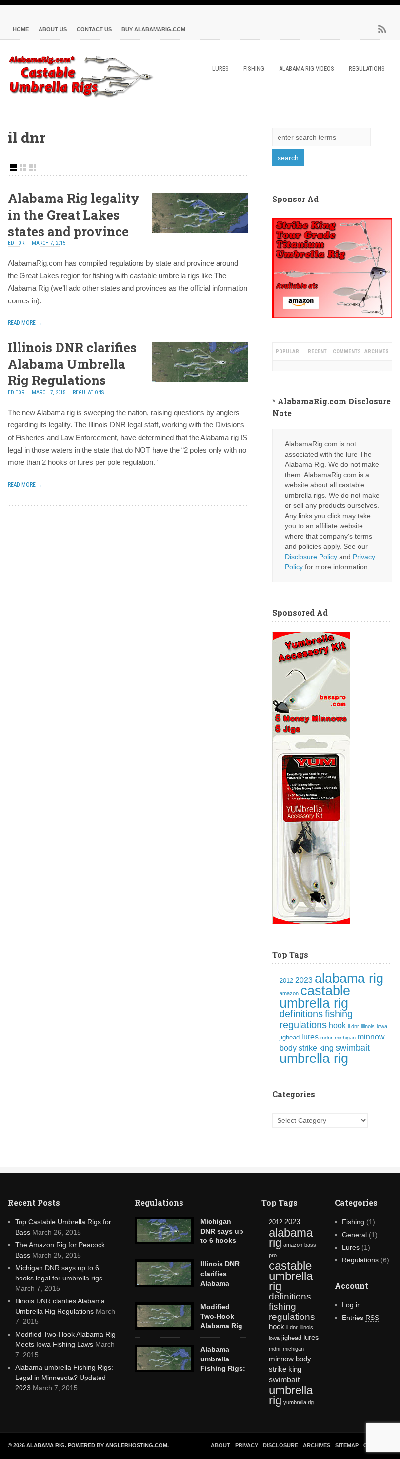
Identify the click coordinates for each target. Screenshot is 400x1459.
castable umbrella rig (315, 997)
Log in (351, 1305)
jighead (290, 1037)
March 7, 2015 (48, 243)
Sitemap (347, 1445)
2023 (304, 980)
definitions (301, 1013)
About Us (53, 29)
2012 (286, 980)
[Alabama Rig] (81, 95)
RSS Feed (382, 29)
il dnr (353, 1026)
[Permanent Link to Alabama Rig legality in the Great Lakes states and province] (200, 230)
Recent (317, 351)
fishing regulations (316, 1019)
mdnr (326, 1037)
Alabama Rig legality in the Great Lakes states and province (74, 215)
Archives (376, 351)
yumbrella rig (298, 1402)
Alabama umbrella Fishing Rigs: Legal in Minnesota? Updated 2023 (64, 1377)
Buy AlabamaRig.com (153, 29)
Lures (220, 68)
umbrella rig (314, 1058)
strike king (316, 1048)
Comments (347, 351)
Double (23, 167)
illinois (368, 1026)
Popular (287, 351)
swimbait (353, 1048)
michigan (345, 1037)
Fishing (253, 68)
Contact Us (94, 29)
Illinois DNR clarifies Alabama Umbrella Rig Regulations (72, 364)
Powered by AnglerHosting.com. (118, 1445)
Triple (32, 167)
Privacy (246, 1445)
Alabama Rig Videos (306, 68)
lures (310, 1037)
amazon (289, 993)
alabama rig (349, 978)
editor (16, 243)
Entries (360, 1317)
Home (21, 29)
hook (337, 1025)
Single (13, 167)
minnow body (290, 1359)
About (220, 1445)
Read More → (25, 323)
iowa (382, 1026)
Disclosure (280, 1445)
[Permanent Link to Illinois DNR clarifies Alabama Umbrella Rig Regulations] (200, 379)
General (354, 1235)
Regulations (367, 68)
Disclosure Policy (311, 556)
